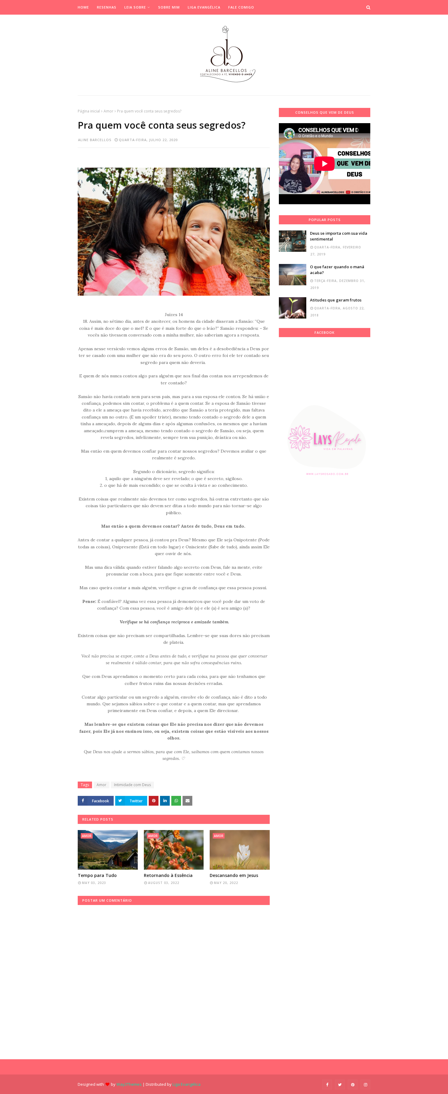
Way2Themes (129, 1084)
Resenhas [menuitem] (106, 7)
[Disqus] (174, 981)
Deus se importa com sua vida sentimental (338, 236)
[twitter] (340, 1084)
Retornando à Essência (168, 875)
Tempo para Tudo (97, 875)
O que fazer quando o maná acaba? (337, 270)
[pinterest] (352, 1084)
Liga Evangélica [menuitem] (204, 7)
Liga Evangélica (186, 1084)
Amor (108, 111)
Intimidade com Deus (132, 784)
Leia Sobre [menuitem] (135, 7)
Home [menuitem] (83, 7)
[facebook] (327, 1084)
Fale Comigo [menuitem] (241, 7)
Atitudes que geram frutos (335, 300)
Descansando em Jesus (234, 875)
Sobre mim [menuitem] (169, 7)
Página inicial (89, 111)
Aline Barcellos (95, 139)
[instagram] (365, 1084)
